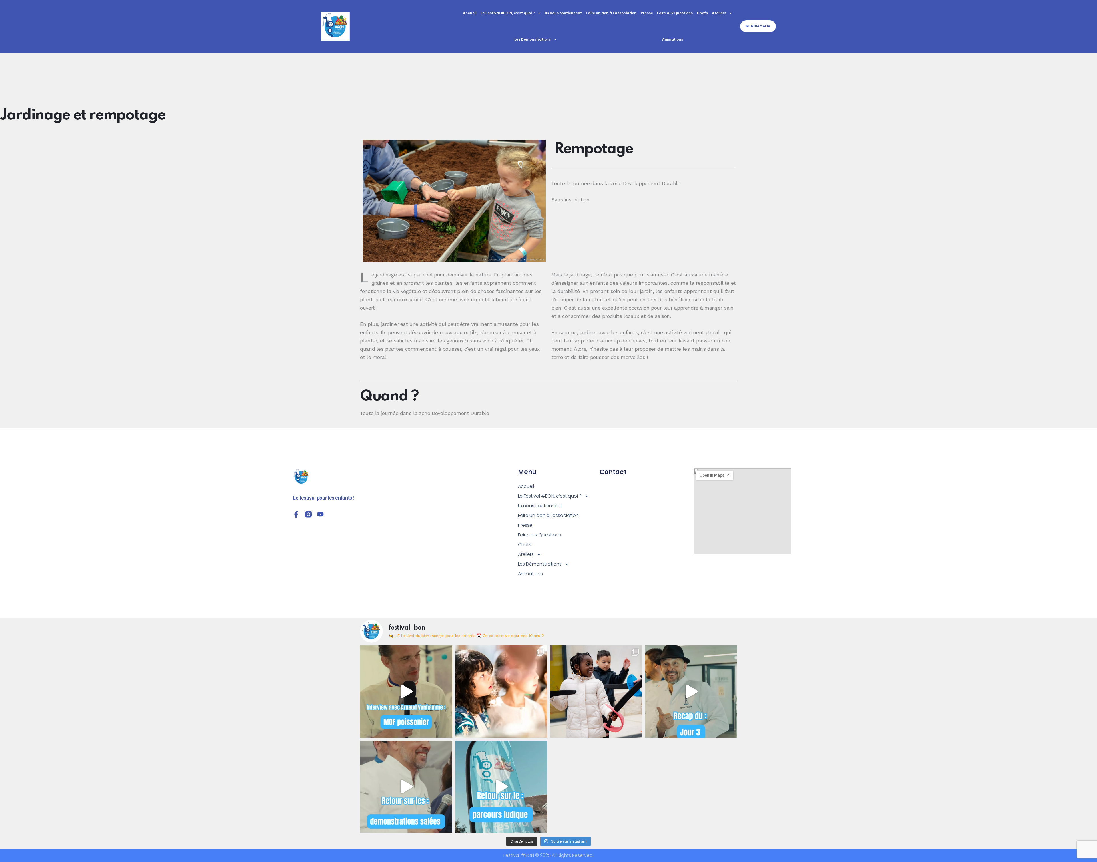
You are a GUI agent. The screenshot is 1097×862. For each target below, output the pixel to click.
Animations (672, 39)
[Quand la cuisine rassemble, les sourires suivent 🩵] (596, 691)
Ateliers (719, 13)
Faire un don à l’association (611, 13)
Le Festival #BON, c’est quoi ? (508, 13)
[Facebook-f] (296, 514)
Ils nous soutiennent (563, 13)
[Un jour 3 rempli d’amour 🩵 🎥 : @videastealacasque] (691, 691)
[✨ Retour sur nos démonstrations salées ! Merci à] (406, 787)
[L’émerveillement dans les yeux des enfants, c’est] (501, 691)
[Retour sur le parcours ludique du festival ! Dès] (501, 787)
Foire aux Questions (675, 13)
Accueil (470, 13)
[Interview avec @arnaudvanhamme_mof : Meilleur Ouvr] (406, 691)
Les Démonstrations (532, 39)
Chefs (702, 13)
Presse (647, 13)
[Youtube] (320, 514)
